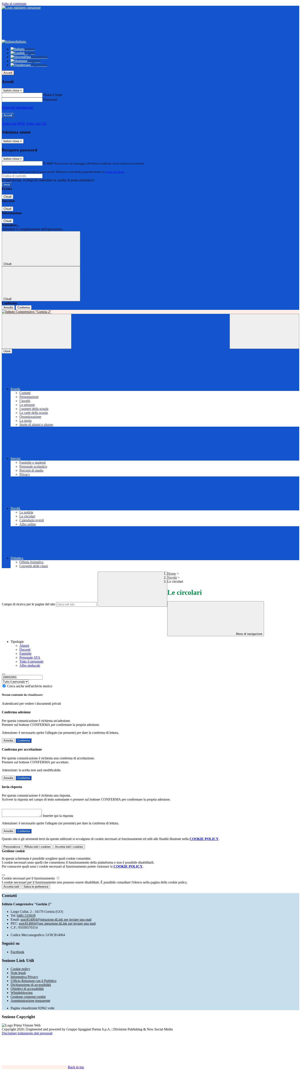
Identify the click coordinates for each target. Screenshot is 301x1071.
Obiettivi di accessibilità (27, 989)
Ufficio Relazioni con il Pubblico (33, 981)
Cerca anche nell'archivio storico (29, 686)
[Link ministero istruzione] (21, 7)
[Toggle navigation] (36, 331)
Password (50, 99)
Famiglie (25, 653)
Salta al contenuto (14, 4)
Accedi (8, 72)
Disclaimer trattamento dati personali (27, 1033)
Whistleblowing (22, 993)
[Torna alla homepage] (150, 312)
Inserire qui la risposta (58, 816)
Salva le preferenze (36, 886)
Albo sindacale (29, 665)
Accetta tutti (69, 846)
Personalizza (12, 846)
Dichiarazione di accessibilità (31, 985)
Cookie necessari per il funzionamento (29, 878)
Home (171, 573)
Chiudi (7, 196)
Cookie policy (20, 969)
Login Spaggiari (114, 171)
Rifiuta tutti (37, 846)
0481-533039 (26, 915)
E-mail (48, 163)
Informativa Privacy (24, 977)
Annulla (8, 307)
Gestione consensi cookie (28, 996)
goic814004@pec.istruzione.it (57, 923)
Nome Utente (52, 95)
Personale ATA (29, 657)
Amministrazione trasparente (30, 1000)
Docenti (24, 649)
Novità (172, 577)
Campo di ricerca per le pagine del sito (28, 604)
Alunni (24, 645)
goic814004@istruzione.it (55, 919)
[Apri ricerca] (264, 331)
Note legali (18, 973)
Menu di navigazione (248, 634)
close (7, 351)
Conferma (23, 307)
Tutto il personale (31, 661)
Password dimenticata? (17, 107)
